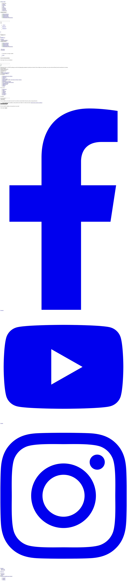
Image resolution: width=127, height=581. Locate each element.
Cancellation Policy (5, 83)
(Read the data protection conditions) (36, 102)
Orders (3, 90)
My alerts (3, 94)
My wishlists (4, 93)
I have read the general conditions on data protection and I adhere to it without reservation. (22, 102)
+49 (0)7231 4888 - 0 (5, 73)
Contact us (4, 85)
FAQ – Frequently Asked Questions (8, 82)
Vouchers (3, 92)
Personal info (4, 89)
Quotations (2, 39)
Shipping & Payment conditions (7, 76)
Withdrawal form (5, 84)
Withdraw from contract (4, 103)
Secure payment (4, 78)
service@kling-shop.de (5, 72)
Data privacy (4, 80)
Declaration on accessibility (6, 81)
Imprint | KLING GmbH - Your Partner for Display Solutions (12, 79)
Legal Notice (4, 77)
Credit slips (4, 91)
